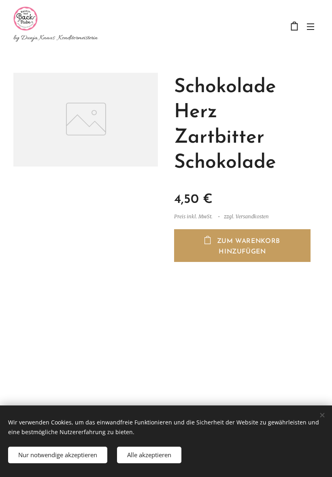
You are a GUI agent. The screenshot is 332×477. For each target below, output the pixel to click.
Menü (310, 26)
